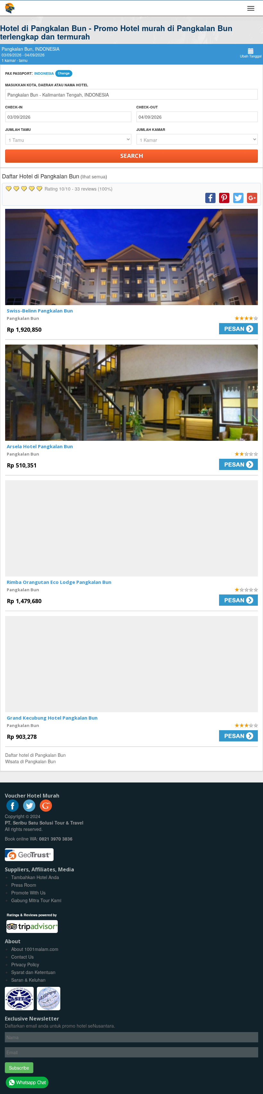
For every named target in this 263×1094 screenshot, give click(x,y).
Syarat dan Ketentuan (33, 972)
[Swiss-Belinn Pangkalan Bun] (131, 257)
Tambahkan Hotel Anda (35, 877)
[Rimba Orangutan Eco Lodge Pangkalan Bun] (131, 528)
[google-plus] (46, 810)
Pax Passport (18, 73)
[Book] (197, 328)
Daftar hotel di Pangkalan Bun (35, 755)
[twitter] (29, 810)
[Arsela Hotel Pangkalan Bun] (131, 393)
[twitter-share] (238, 198)
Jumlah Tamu (18, 129)
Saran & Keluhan (28, 980)
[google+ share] (252, 198)
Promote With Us (28, 892)
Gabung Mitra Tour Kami (36, 900)
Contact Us (22, 956)
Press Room (23, 885)
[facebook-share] (210, 198)
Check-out (147, 107)
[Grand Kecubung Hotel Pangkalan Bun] (131, 664)
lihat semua (94, 176)
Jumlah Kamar (150, 129)
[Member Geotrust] (29, 852)
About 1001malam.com (34, 949)
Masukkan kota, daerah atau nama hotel (46, 84)
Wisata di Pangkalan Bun (30, 761)
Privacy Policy (25, 964)
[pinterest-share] (224, 198)
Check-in (13, 107)
